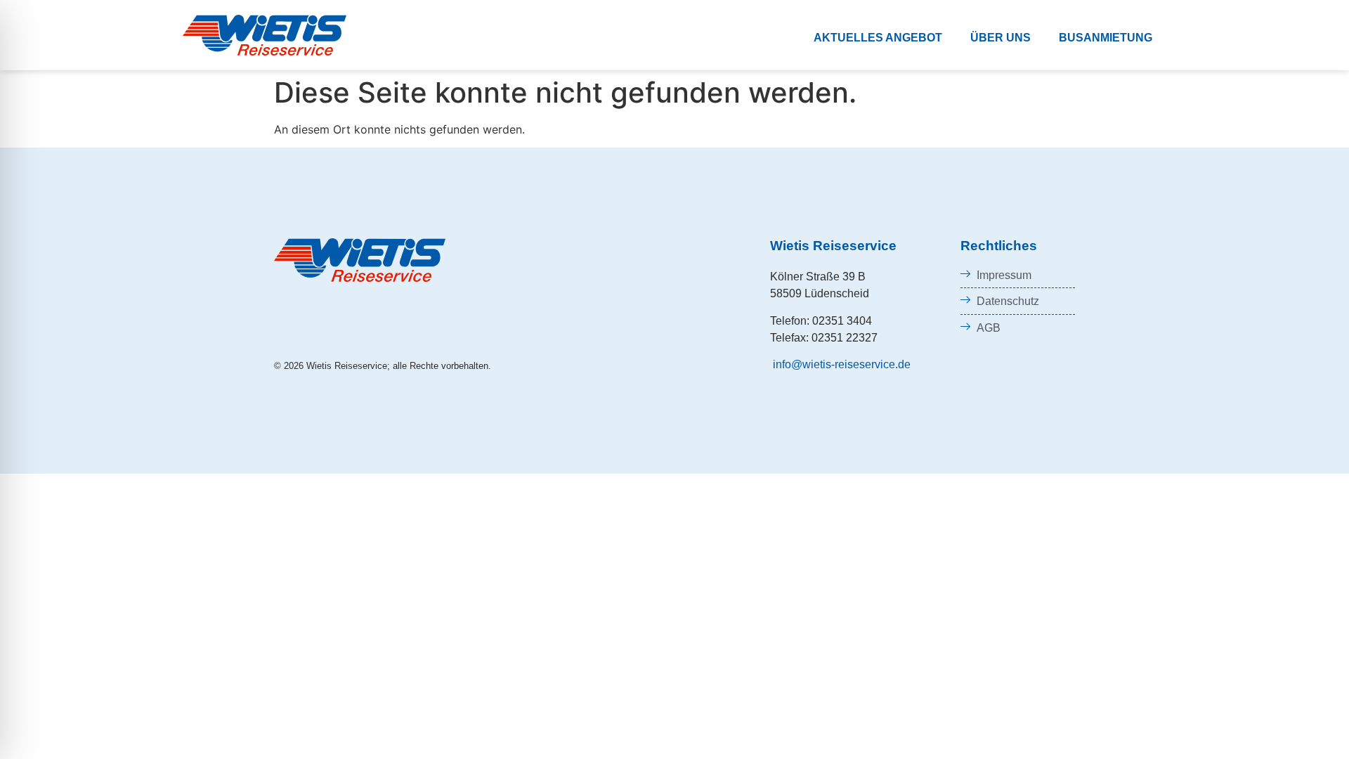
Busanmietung (1105, 38)
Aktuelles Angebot (878, 38)
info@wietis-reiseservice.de (840, 364)
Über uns (1000, 38)
